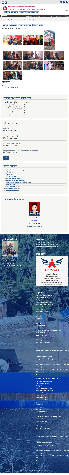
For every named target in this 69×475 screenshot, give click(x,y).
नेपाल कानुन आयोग (10, 174)
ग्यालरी (7, 20)
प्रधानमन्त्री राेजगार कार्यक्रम (12, 186)
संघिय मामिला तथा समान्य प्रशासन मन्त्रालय (16, 170)
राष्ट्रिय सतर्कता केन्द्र (11, 176)
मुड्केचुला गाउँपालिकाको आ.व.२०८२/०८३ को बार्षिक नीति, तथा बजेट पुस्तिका (20, 150)
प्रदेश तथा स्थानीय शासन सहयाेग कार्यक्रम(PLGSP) (18, 182)
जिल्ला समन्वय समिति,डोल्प (12, 190)
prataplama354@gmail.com (34, 226)
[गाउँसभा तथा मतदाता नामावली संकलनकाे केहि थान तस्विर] (12, 40)
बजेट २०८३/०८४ (7, 128)
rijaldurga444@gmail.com (13, 265)
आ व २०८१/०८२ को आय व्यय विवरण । (12, 143)
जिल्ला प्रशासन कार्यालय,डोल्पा (13, 188)
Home (2, 20)
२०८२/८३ (4, 85)
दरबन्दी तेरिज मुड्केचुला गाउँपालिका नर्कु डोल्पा (26, 16)
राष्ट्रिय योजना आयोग (11, 172)
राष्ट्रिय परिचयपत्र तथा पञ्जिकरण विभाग (15, 180)
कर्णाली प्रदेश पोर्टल (10, 184)
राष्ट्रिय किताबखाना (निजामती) (13, 178)
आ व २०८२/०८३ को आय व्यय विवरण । (12, 136)
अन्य (6, 158)
